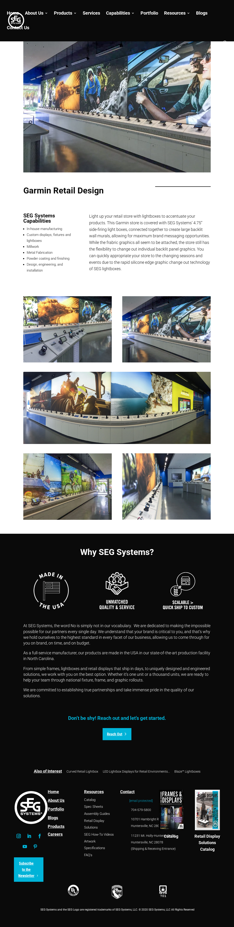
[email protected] (141, 801)
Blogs (201, 13)
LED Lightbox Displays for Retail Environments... (136, 771)
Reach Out (114, 734)
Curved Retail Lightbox (82, 771)
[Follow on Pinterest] (35, 846)
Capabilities (118, 13)
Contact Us (18, 28)
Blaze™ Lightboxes (187, 771)
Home (13, 13)
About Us (34, 13)
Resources (175, 13)
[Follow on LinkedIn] (29, 836)
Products (63, 13)
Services (91, 13)
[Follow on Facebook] (39, 836)
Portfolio (149, 13)
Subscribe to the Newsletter (26, 869)
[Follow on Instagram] (18, 836)
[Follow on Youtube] (25, 846)
